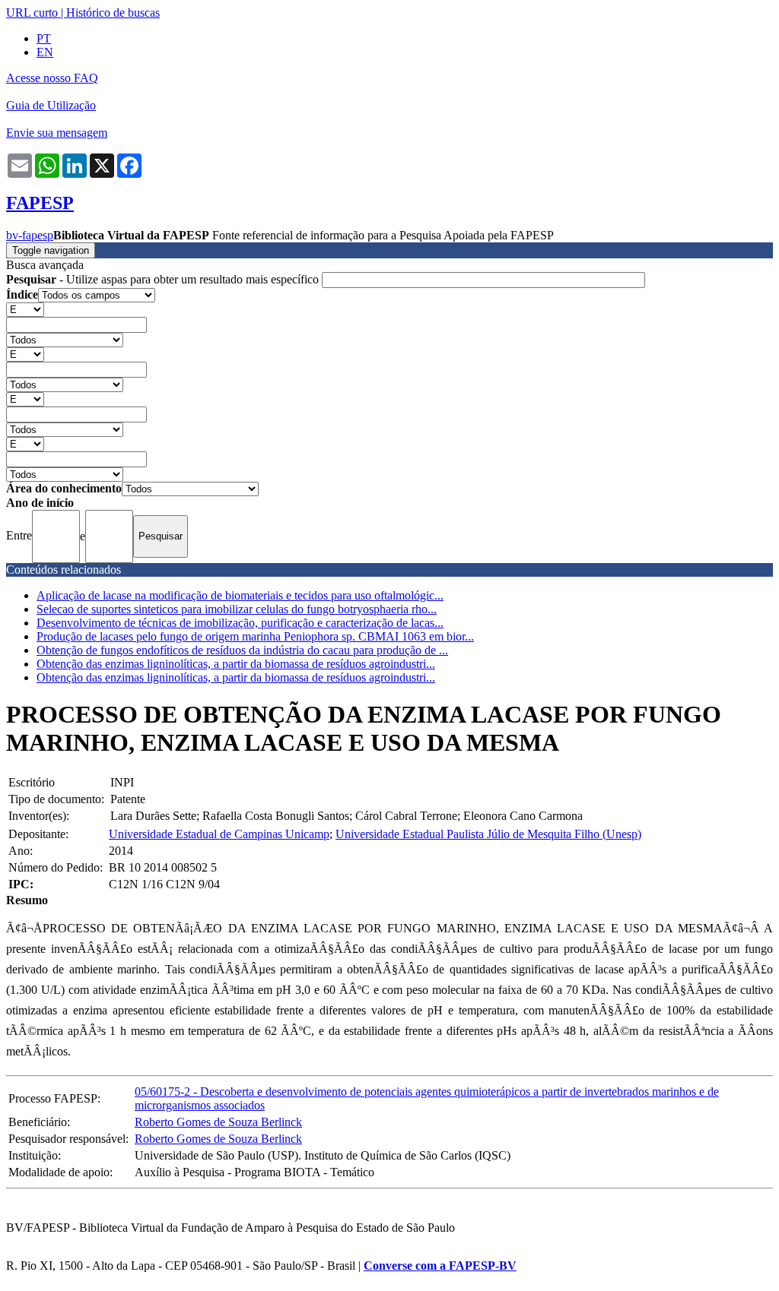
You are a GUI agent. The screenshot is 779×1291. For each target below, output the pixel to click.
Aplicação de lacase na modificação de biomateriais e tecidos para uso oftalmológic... (240, 595)
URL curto (32, 12)
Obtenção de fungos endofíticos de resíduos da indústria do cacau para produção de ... (242, 650)
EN (45, 52)
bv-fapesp (29, 235)
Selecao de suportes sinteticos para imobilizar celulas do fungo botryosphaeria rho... (237, 609)
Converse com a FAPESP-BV (440, 1265)
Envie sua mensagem (56, 132)
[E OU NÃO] (25, 308)
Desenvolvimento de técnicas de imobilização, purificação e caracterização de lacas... (240, 622)
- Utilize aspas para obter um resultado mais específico (164, 279)
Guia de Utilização (51, 105)
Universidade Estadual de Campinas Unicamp (219, 833)
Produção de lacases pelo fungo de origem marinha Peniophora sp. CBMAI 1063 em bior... (255, 636)
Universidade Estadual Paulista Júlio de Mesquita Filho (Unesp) (488, 833)
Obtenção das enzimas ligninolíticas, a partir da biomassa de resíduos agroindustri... (236, 663)
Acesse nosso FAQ (52, 77)
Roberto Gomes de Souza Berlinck (218, 1121)
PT (44, 38)
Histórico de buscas (113, 12)
